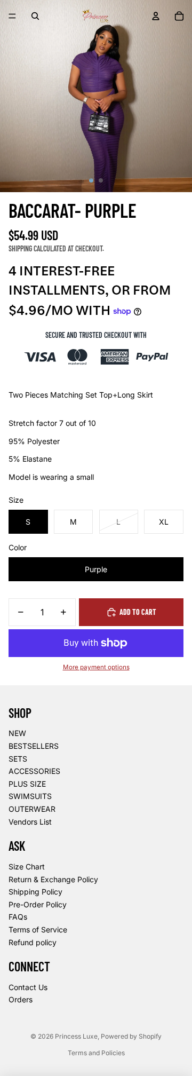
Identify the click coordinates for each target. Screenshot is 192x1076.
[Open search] (35, 16)
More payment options (96, 667)
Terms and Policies (96, 1053)
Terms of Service (38, 929)
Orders (21, 999)
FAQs (18, 916)
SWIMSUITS (30, 796)
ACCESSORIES (34, 771)
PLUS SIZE (27, 783)
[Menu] (12, 16)
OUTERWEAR (32, 808)
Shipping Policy (35, 891)
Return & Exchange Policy (53, 879)
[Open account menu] (155, 16)
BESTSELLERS (34, 745)
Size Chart (27, 866)
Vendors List (30, 821)
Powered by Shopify (131, 1036)
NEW (17, 733)
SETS (18, 758)
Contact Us (28, 987)
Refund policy (33, 942)
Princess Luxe (76, 1036)
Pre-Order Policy (38, 904)
